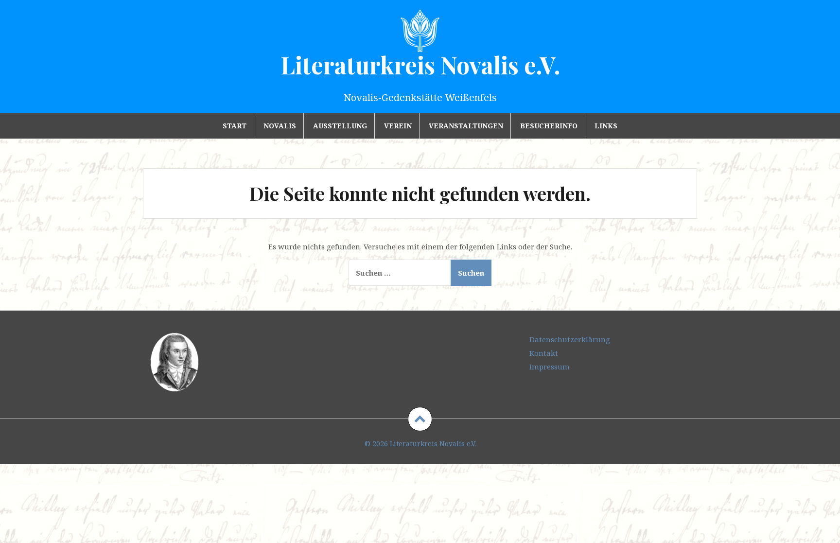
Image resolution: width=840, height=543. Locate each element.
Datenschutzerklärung (569, 339)
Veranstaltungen (466, 125)
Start (234, 125)
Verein (398, 125)
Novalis (279, 125)
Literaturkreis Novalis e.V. (420, 64)
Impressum (549, 366)
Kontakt (543, 353)
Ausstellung (340, 125)
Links (606, 125)
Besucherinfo (549, 125)
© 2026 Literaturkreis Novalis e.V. (420, 443)
